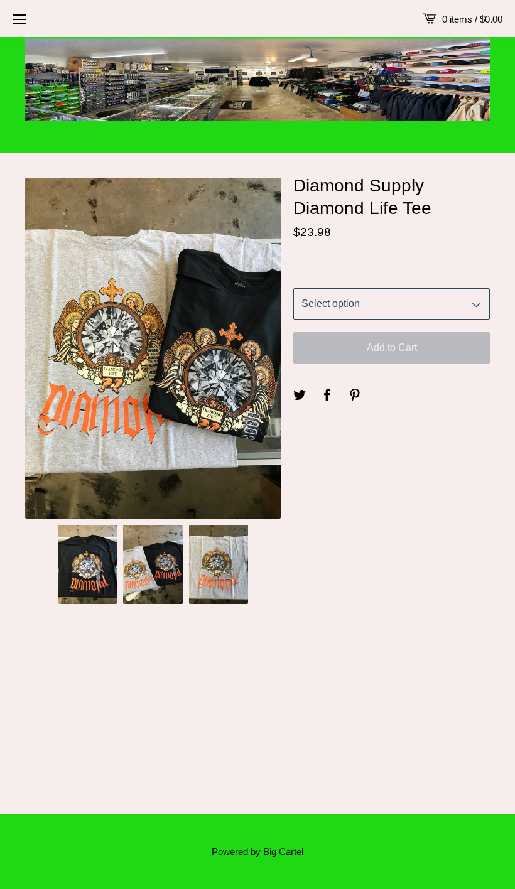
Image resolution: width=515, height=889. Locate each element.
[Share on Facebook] (327, 395)
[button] (19, 18)
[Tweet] (299, 395)
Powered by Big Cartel (257, 851)
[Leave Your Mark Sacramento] (257, 76)
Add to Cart (392, 347)
